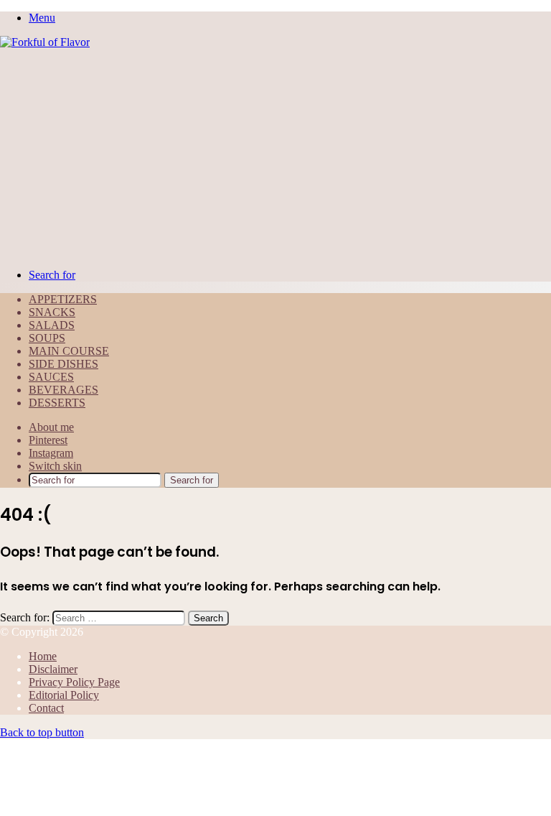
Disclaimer (53, 669)
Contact (46, 708)
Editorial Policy (64, 695)
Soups (47, 338)
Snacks (52, 312)
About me (51, 427)
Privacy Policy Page (74, 682)
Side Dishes (63, 364)
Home (43, 656)
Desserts (57, 403)
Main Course (69, 351)
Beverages (63, 390)
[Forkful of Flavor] (45, 42)
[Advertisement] (275, 156)
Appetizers (63, 299)
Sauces (51, 377)
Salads (52, 325)
